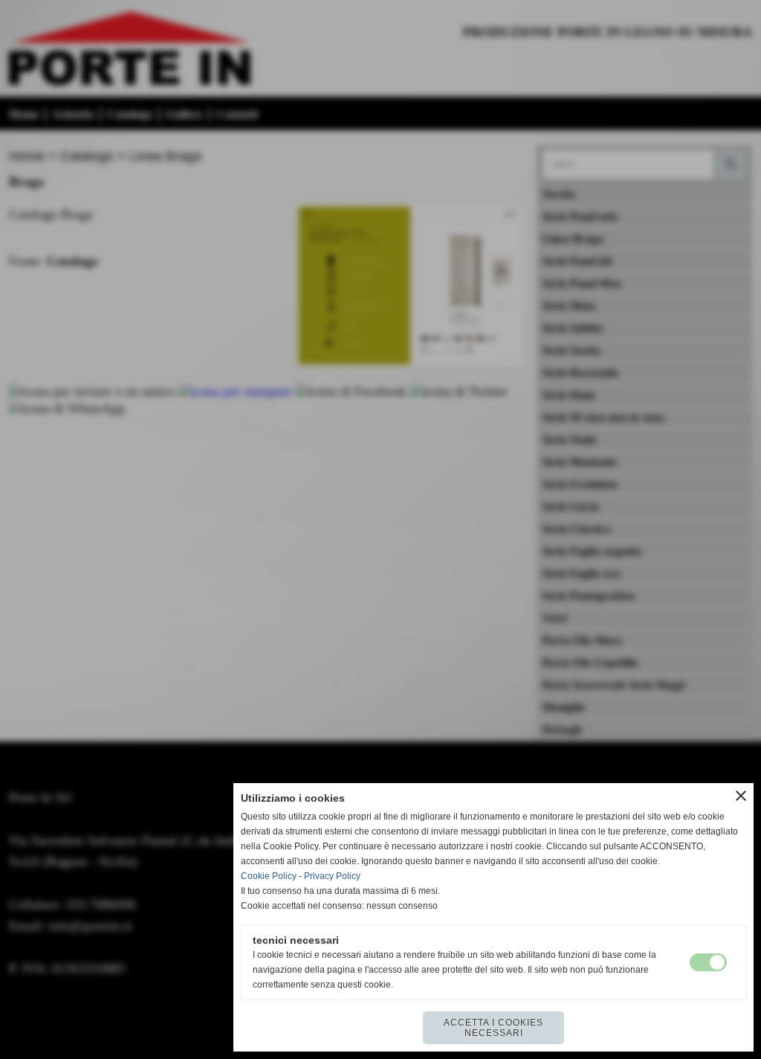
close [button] (741, 796)
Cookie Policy (269, 876)
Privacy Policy (332, 876)
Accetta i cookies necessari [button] (493, 1027)
